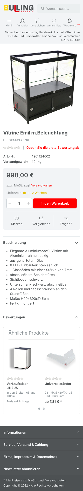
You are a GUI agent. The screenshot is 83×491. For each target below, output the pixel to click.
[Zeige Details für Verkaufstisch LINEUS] (22, 358)
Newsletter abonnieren (21, 469)
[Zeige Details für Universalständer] (60, 358)
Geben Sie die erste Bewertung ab (52, 148)
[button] (9, 203)
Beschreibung (14, 242)
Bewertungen (14, 317)
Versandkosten (41, 185)
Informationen (14, 432)
